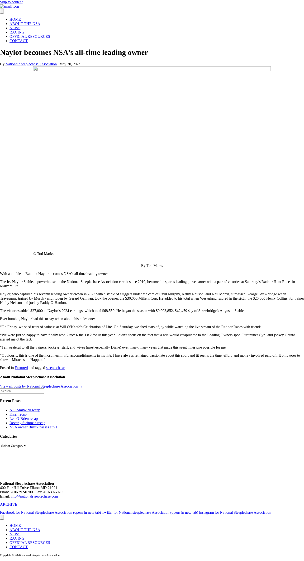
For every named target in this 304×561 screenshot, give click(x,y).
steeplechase (55, 368)
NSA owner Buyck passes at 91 (33, 427)
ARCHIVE (8, 504)
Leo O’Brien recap (24, 419)
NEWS (15, 28)
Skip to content (11, 2)
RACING (17, 32)
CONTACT (19, 41)
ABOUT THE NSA (25, 24)
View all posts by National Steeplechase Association (41, 386)
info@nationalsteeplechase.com (34, 496)
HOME (15, 19)
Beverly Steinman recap (27, 423)
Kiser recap (18, 414)
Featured (21, 368)
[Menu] (2, 11)
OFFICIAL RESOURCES (30, 36)
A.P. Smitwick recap (25, 410)
